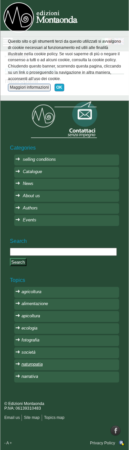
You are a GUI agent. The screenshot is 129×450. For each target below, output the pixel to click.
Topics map (54, 418)
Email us (12, 418)
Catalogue (32, 171)
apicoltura (31, 315)
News (28, 183)
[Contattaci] (64, 119)
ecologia (29, 328)
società (28, 352)
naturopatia (32, 364)
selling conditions (39, 159)
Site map (32, 418)
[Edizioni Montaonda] (41, 17)
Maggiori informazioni (29, 87)
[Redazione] (122, 443)
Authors (30, 207)
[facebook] (115, 430)
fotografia (30, 340)
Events (29, 219)
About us (31, 195)
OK (59, 87)
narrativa (30, 376)
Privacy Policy (102, 443)
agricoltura (31, 291)
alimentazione (35, 303)
